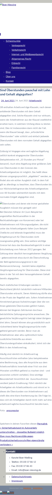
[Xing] (3, 493)
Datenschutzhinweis (22, 477)
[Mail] (10, 493)
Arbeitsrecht (35, 101)
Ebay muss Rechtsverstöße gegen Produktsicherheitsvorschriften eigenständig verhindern (22, 440)
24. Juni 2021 (8, 101)
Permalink (42, 424)
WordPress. (38, 488)
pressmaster (12, 410)
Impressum (17, 481)
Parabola (27, 488)
